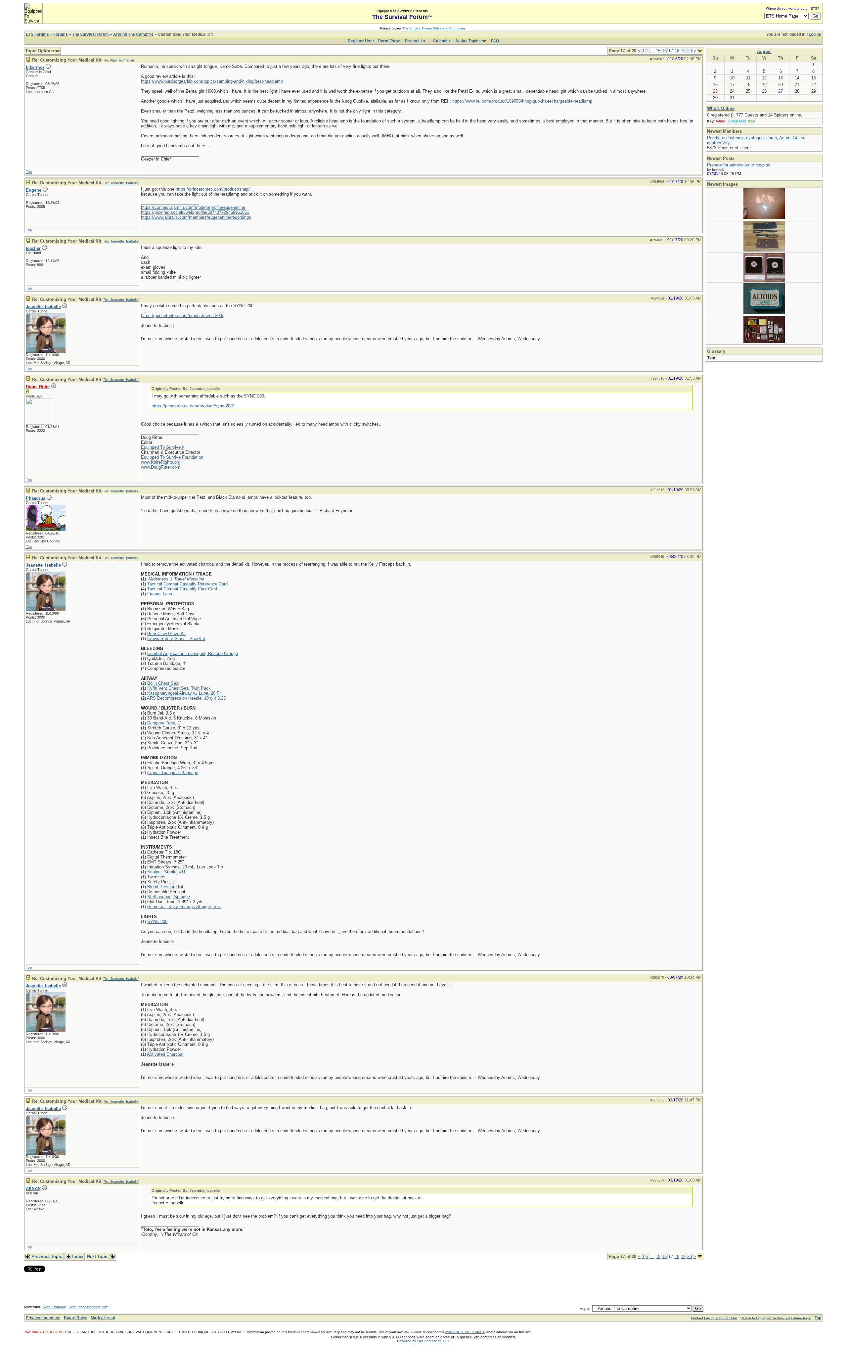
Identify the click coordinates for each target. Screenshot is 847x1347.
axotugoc (755, 137)
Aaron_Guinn (791, 137)
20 (689, 50)
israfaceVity (718, 142)
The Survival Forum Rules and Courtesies (434, 28)
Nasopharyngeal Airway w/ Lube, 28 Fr (184, 693)
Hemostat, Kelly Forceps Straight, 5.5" (184, 906)
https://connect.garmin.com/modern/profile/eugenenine (193, 207)
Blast (72, 1307)
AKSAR (33, 1188)
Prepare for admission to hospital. (739, 165)
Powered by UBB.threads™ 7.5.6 (423, 1341)
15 (658, 50)
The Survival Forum (90, 34)
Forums (60, 34)
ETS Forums (37, 34)
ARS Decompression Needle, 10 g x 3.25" (187, 698)
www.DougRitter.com (160, 467)
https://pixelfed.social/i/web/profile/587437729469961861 (195, 212)
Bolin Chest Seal (163, 683)
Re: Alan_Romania (118, 60)
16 (664, 50)
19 (683, 50)
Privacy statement (43, 1318)
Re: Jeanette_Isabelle (121, 183)
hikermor (35, 67)
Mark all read (103, 1318)
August (764, 51)
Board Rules (75, 1318)
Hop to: (585, 1309)
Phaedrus (35, 498)
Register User (361, 41)
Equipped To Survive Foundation (172, 457)
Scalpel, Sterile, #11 (166, 871)
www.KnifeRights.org (160, 462)
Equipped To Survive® (162, 447)
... (652, 50)
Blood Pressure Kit (165, 886)
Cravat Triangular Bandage (172, 772)
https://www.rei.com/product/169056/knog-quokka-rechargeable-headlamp (522, 101)
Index (77, 1256)
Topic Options (40, 50)
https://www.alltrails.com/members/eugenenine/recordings (196, 217)
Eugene (33, 190)
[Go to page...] (700, 51)
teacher (33, 248)
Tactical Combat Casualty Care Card (182, 588)
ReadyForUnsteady (725, 137)
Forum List (415, 41)
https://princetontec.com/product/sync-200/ (182, 315)
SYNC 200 (157, 921)
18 (677, 50)
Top (29, 172)
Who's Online (721, 108)
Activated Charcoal (165, 1054)
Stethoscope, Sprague (168, 896)
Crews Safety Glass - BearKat (176, 638)
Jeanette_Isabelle (43, 306)
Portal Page (389, 41)
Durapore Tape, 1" (164, 722)
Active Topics (468, 41)
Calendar (441, 41)
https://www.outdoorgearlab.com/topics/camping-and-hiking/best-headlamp (212, 81)
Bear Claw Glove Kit (166, 633)
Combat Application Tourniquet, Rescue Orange (192, 653)
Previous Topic (46, 1256)
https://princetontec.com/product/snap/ (213, 189)
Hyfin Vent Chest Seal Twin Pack (179, 688)
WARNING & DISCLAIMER (465, 1332)
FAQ (495, 41)
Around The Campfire (133, 34)
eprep (771, 137)
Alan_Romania (55, 1307)
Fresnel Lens (159, 593)
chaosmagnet (89, 1307)
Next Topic (98, 1256)
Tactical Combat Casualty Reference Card (187, 583)
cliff (105, 1307)
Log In (814, 34)
